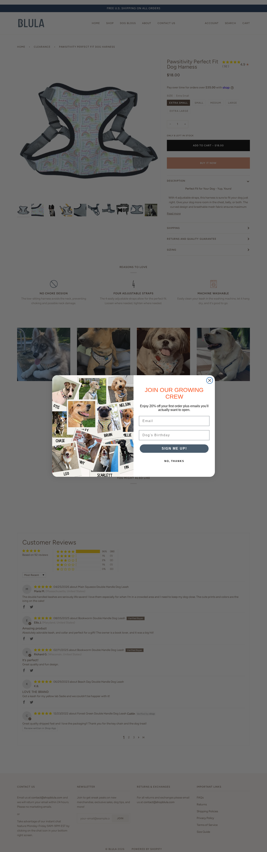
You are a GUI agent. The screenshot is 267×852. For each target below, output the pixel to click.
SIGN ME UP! (174, 448)
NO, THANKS (174, 461)
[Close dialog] (210, 380)
